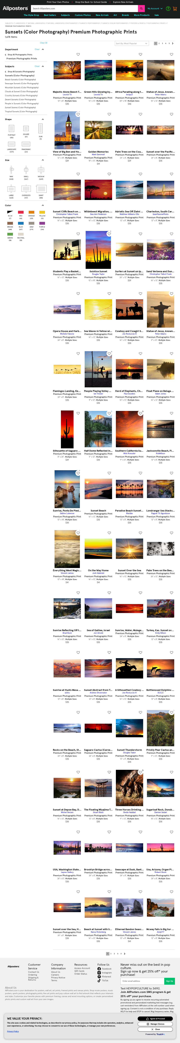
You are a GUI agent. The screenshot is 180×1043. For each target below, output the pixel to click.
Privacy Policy (13, 1031)
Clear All (43, 43)
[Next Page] (172, 43)
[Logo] (15, 8)
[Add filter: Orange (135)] (31, 212)
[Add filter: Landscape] (11, 144)
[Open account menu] (161, 8)
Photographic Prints (156, 23)
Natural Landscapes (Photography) (63, 23)
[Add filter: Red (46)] (20, 212)
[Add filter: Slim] (40, 128)
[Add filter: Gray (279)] (31, 223)
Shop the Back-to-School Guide (91, 2)
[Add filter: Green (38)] (10, 234)
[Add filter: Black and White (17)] (10, 212)
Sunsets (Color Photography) (115, 23)
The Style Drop (31, 15)
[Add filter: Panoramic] (26, 144)
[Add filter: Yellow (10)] (42, 212)
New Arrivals (102, 15)
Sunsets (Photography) (90, 23)
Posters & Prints (137, 23)
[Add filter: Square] (26, 128)
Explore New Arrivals (123, 2)
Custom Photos (83, 15)
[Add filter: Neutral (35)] (20, 234)
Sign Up (169, 981)
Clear (37, 66)
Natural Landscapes (36, 23)
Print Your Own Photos (58, 2)
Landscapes (20, 23)
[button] (58, 2)
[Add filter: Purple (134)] (42, 223)
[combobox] (84, 8)
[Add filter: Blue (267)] (20, 223)
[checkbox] (11, 172)
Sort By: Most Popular (126, 43)
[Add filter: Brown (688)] (10, 223)
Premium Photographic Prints (18, 26)
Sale (157, 15)
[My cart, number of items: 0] (175, 8)
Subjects (9, 23)
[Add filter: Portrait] (12, 128)
